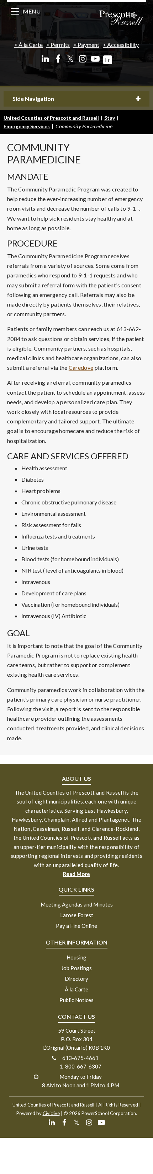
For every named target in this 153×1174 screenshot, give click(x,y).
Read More (76, 874)
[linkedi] (45, 58)
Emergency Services (27, 126)
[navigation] (121, 18)
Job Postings (76, 968)
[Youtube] (95, 58)
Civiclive (51, 1113)
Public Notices (76, 1000)
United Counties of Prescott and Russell (51, 118)
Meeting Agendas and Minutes (77, 904)
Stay (109, 118)
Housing (76, 957)
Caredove (81, 367)
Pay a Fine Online (76, 926)
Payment (88, 44)
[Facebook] (57, 58)
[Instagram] (82, 58)
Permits (60, 44)
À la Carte (31, 44)
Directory (76, 978)
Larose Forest (76, 915)
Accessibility (123, 44)
